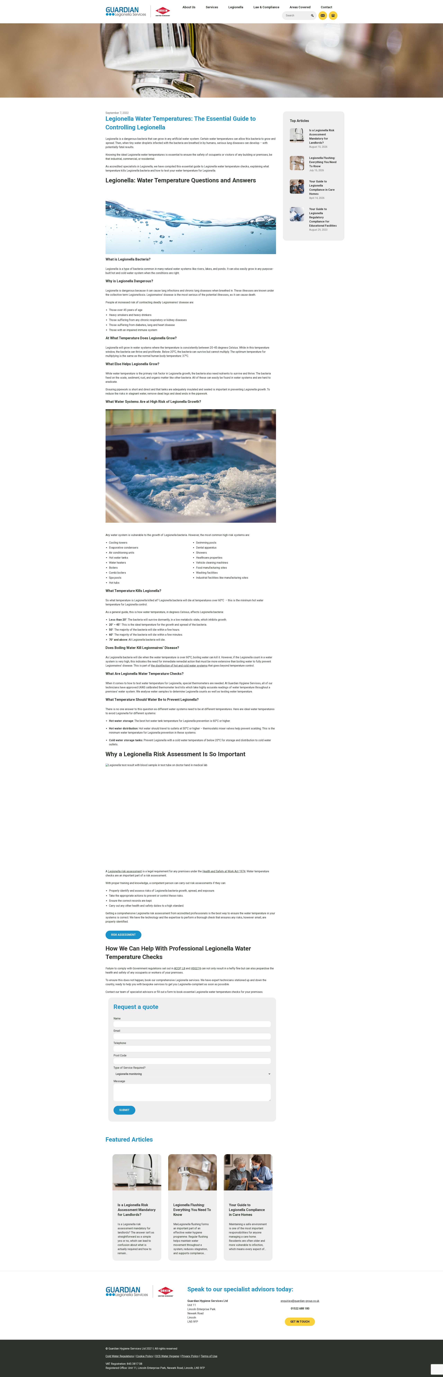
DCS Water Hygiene (167, 1356)
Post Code (120, 1055)
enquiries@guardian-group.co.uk (300, 1301)
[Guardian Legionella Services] (138, 16)
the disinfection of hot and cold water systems (179, 665)
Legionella (235, 7)
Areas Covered (300, 7)
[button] (312, 15)
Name (117, 1018)
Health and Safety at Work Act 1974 (223, 871)
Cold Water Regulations (120, 1356)
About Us (189, 7)
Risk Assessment (123, 934)
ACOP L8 (179, 968)
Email (117, 1030)
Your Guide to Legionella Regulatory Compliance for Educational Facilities (323, 217)
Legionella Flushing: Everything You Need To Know (322, 162)
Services (212, 7)
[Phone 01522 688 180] (333, 15)
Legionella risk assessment (125, 871)
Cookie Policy (144, 1356)
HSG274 (196, 968)
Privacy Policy (190, 1356)
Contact (326, 7)
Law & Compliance (266, 7)
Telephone (120, 1043)
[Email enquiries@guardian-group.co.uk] (322, 15)
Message (119, 1081)
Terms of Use (209, 1356)
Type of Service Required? (130, 1067)
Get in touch (299, 1321)
